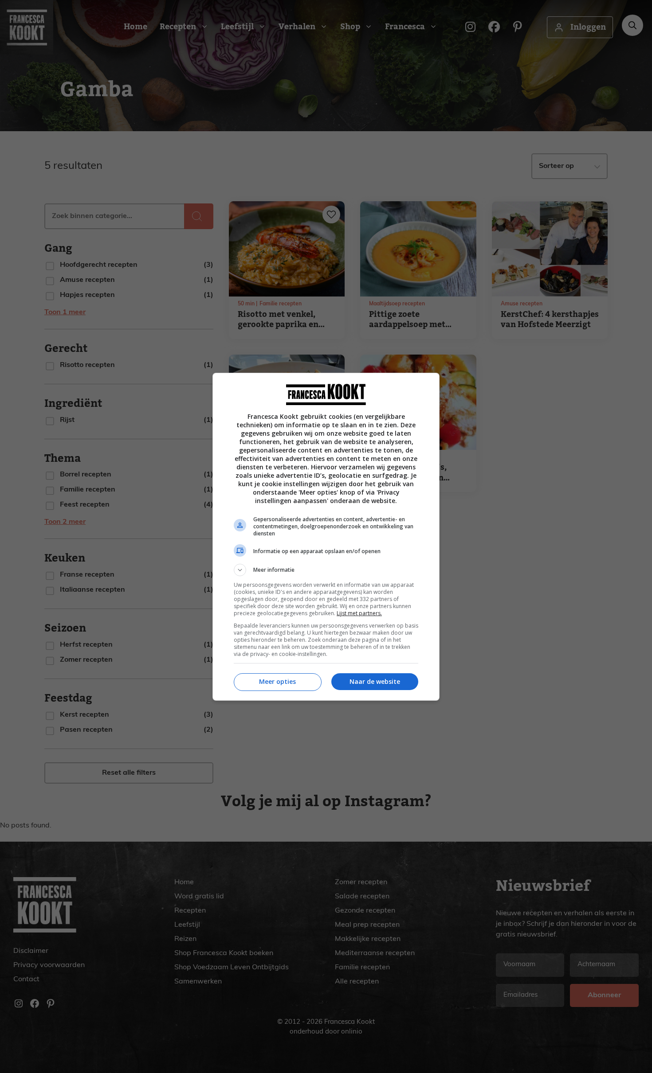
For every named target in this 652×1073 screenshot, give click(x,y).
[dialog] (326, 537)
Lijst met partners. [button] (359, 613)
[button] (326, 570)
